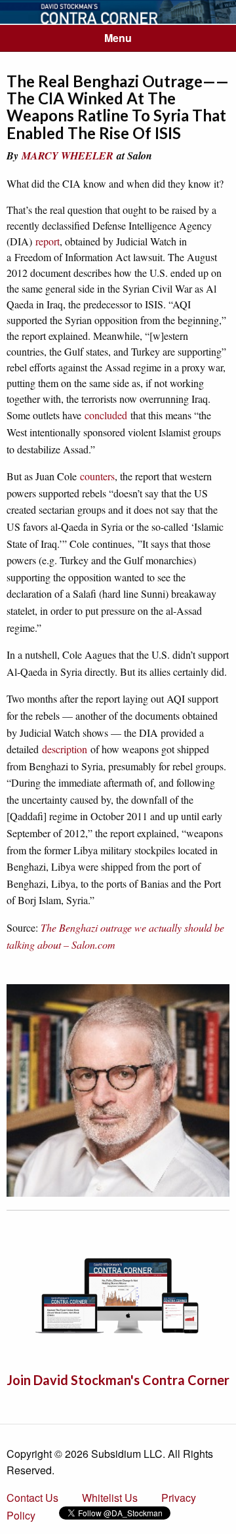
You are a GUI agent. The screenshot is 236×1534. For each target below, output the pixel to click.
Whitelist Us (110, 1497)
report (47, 241)
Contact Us (32, 1497)
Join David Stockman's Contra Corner (118, 1380)
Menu (118, 37)
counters (97, 476)
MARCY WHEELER (67, 155)
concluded (106, 415)
